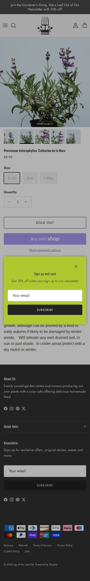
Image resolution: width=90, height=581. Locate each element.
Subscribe (45, 310)
